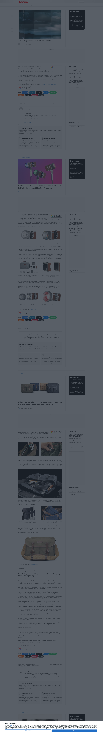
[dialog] (51, 727)
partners (11, 725)
